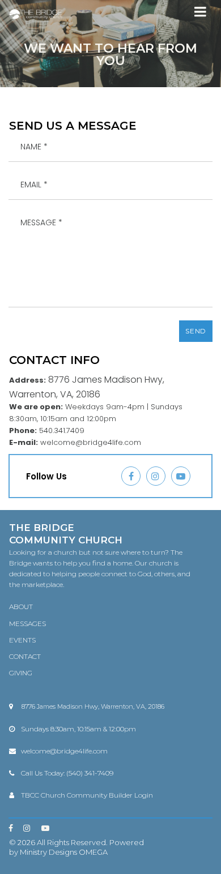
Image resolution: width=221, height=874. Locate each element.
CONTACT (25, 656)
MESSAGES (27, 623)
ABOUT (21, 606)
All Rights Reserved (71, 842)
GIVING (20, 673)
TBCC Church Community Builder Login (87, 795)
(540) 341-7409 (89, 773)
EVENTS (22, 640)
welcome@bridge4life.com (64, 751)
